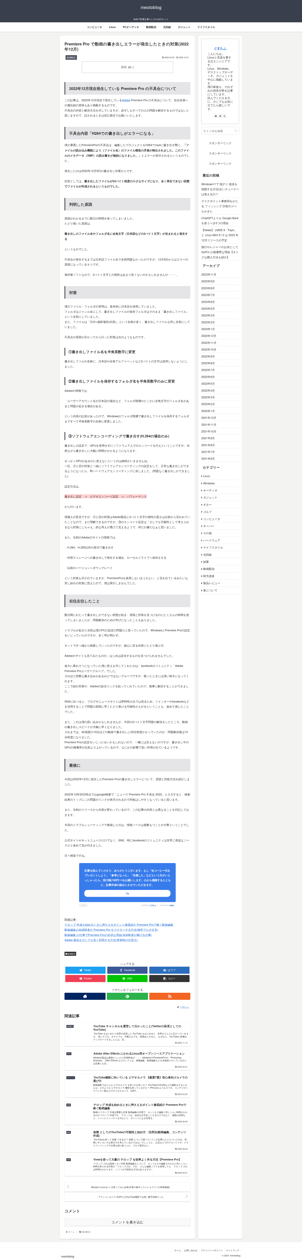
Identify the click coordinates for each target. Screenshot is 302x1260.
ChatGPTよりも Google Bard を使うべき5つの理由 (219, 220)
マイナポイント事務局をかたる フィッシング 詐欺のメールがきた (219, 206)
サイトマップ (232, 1250)
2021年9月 (208, 438)
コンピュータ (211, 519)
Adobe (126, 100)
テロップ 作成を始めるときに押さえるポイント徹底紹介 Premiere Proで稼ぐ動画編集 (118, 924)
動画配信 (71, 953)
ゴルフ (207, 512)
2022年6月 (208, 377)
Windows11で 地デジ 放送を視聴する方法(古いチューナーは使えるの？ (220, 189)
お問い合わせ (190, 1250)
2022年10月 (208, 349)
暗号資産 (209, 576)
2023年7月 (208, 295)
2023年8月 (208, 288)
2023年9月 (208, 281)
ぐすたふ (153, 905)
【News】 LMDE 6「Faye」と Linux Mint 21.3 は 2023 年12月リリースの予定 (219, 235)
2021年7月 (208, 452)
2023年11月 (208, 274)
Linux (206, 476)
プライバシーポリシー (212, 1250)
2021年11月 (208, 424)
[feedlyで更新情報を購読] (127, 996)
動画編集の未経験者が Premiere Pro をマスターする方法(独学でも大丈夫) (111, 930)
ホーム (177, 1250)
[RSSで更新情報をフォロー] (169, 996)
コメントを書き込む (127, 1222)
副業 (206, 561)
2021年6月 (208, 459)
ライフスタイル (213, 547)
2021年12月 (208, 418)
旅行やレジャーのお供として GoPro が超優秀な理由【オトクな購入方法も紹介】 (220, 252)
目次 (124, 67)
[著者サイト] (85, 996)
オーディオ (210, 490)
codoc (171, 905)
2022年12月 (208, 336)
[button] (236, 131)
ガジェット (210, 497)
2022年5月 (208, 384)
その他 (207, 533)
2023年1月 (208, 329)
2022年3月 (208, 397)
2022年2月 (208, 404)
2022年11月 (208, 343)
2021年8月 (208, 445)
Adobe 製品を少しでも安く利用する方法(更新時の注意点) (101, 940)
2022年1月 (208, 411)
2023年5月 (208, 308)
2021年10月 (208, 431)
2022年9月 (208, 356)
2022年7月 (208, 370)
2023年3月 (208, 315)
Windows (209, 483)
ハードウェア (211, 540)
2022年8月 (208, 363)
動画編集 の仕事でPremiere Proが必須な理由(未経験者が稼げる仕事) (108, 935)
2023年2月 (208, 322)
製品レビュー (211, 583)
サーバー (209, 526)
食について (210, 590)
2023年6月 (208, 302)
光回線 (207, 554)
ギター (207, 504)
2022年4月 (208, 390)
